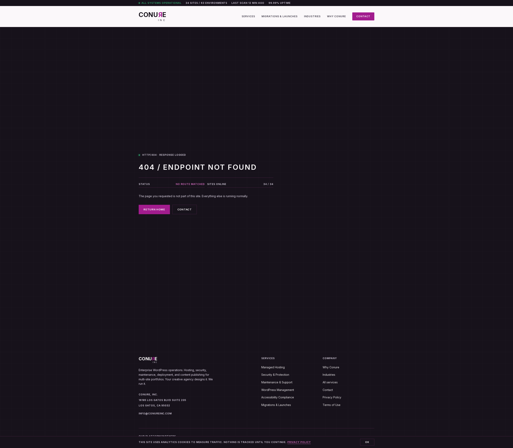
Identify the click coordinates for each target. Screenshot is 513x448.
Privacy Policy (332, 397)
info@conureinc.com (155, 413)
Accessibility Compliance (277, 397)
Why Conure (336, 16)
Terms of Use (331, 405)
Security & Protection (275, 374)
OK (367, 442)
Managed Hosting (273, 367)
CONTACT (184, 209)
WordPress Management (277, 390)
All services (330, 382)
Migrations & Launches (280, 16)
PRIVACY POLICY (299, 442)
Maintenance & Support (276, 382)
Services (248, 16)
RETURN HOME (154, 209)
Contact (363, 16)
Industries (312, 16)
